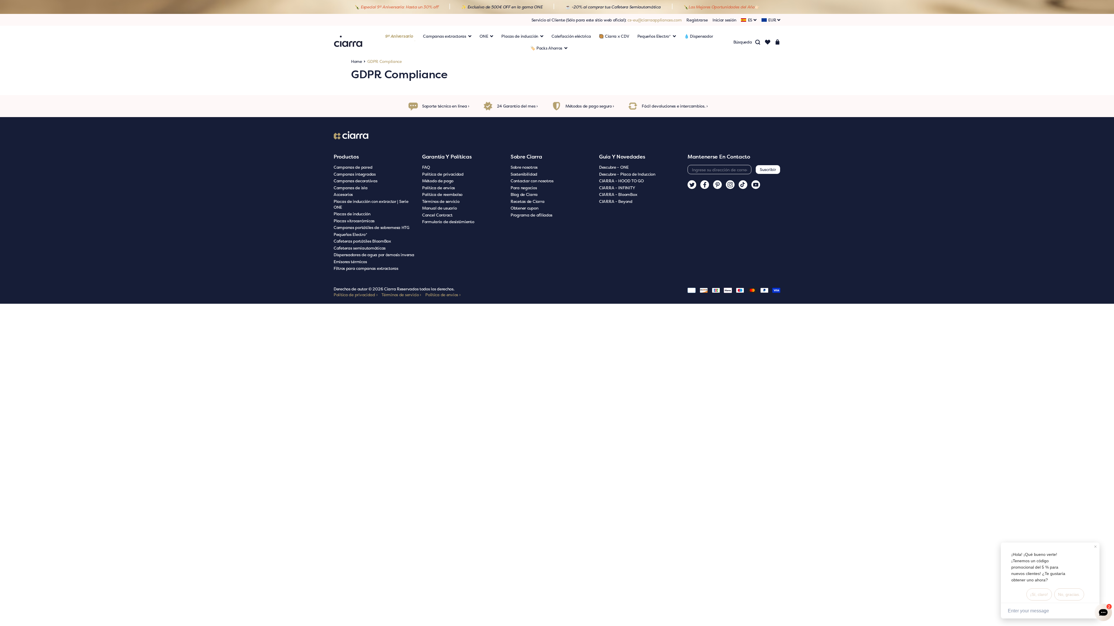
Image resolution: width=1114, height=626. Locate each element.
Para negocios (524, 187)
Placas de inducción (352, 213)
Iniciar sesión (724, 20)
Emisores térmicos (350, 261)
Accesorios (343, 194)
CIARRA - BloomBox (618, 194)
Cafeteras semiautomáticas (360, 248)
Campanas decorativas (355, 180)
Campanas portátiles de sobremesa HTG (371, 227)
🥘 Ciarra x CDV (614, 36)
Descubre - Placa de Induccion (627, 174)
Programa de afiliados (531, 215)
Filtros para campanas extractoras (366, 268)
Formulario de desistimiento (448, 221)
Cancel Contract (437, 215)
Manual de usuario (439, 208)
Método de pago (437, 180)
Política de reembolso (442, 194)
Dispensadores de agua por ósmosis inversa (374, 254)
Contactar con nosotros (532, 180)
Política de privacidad (443, 174)
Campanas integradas (355, 174)
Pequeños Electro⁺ (350, 234)
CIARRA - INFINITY (617, 187)
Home (356, 61)
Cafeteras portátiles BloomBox (362, 241)
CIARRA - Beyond (615, 201)
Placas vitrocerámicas (354, 220)
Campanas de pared (353, 167)
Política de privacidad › (355, 294)
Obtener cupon (524, 208)
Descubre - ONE (614, 167)
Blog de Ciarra (524, 194)
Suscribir (768, 169)
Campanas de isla (351, 187)
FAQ (426, 167)
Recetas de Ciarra (527, 201)
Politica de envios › (442, 294)
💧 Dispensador (698, 36)
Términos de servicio (440, 201)
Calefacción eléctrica (571, 36)
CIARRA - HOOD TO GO (621, 180)
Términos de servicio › (401, 294)
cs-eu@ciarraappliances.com (654, 20)
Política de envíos (438, 187)
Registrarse (697, 20)
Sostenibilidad (524, 174)
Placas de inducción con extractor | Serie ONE (371, 204)
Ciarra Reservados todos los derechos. (419, 289)
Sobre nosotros (524, 167)
